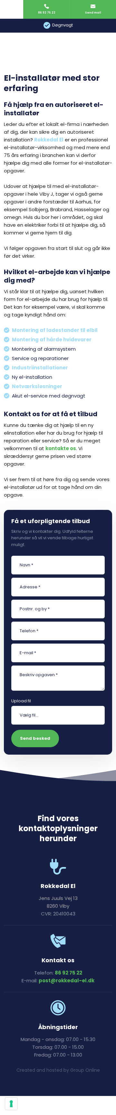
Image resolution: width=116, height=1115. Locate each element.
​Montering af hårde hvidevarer (52, 339)
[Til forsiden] (58, 45)
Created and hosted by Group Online (58, 1070)
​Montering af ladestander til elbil (55, 330)
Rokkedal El (48, 139)
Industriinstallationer (40, 367)
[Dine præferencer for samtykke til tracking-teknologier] (11, 1104)
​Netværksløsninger (37, 386)
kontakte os (60, 448)
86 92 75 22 (68, 972)
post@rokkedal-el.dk (66, 980)
